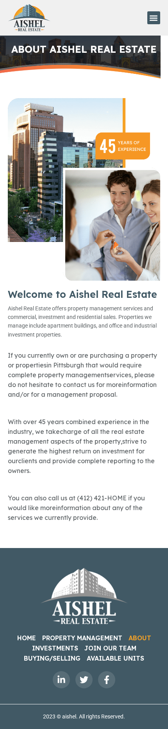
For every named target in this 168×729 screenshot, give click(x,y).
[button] (153, 17)
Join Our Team (110, 648)
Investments (55, 648)
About (140, 638)
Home (26, 638)
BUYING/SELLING (52, 658)
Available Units (115, 658)
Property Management (82, 638)
